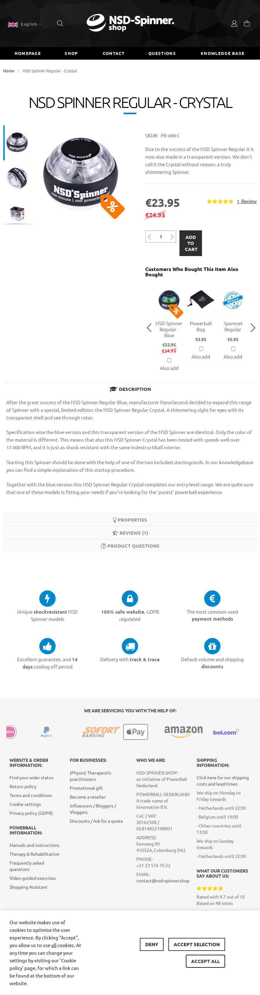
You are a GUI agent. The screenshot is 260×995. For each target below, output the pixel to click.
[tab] (130, 389)
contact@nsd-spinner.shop (162, 880)
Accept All (205, 961)
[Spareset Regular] (232, 285)
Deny (151, 944)
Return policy (23, 786)
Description (134, 389)
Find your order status (31, 777)
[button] (24, 24)
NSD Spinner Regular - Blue (169, 329)
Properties (131, 520)
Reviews (132, 533)
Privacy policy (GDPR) (31, 813)
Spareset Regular (233, 326)
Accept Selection (197, 944)
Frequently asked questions (27, 866)
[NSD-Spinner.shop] (130, 23)
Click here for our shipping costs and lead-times (223, 780)
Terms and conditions (31, 795)
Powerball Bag (201, 326)
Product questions (132, 546)
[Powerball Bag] (201, 285)
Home (8, 70)
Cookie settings (25, 804)
